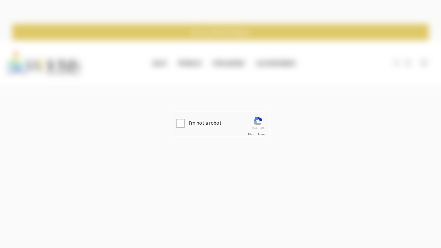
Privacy (252, 134)
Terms (261, 134)
